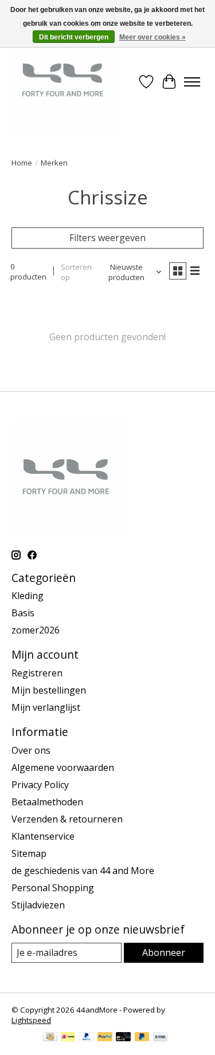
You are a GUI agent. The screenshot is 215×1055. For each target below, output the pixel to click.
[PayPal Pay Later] (142, 1038)
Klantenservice (43, 836)
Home (21, 163)
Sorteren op (76, 272)
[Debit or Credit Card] (123, 1038)
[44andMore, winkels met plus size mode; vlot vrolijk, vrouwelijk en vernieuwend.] (65, 82)
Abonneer (163, 952)
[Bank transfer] (160, 1038)
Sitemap (28, 853)
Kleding (27, 595)
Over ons (30, 750)
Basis (22, 613)
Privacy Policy (40, 784)
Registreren (36, 673)
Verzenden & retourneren (67, 819)
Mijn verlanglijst (45, 707)
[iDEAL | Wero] (68, 1038)
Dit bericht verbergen (73, 37)
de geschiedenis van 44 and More (82, 870)
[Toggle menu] (192, 81)
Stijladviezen (38, 905)
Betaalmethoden (47, 802)
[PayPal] (86, 1038)
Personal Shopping (52, 887)
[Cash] (50, 1038)
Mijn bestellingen (48, 690)
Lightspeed (31, 1020)
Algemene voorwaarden (62, 767)
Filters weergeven (107, 237)
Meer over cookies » (152, 37)
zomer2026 (35, 630)
